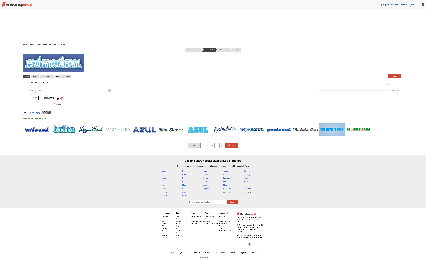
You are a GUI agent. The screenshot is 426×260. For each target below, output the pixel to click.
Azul (184, 174)
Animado (165, 174)
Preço (404, 4)
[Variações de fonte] (61, 100)
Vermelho (247, 189)
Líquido (185, 185)
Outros (184, 196)
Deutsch (207, 253)
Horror (246, 182)
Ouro (205, 182)
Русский (244, 253)
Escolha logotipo (194, 50)
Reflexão (165, 192)
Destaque (165, 171)
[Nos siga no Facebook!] (249, 244)
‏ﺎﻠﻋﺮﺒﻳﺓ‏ (181, 253)
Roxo (184, 189)
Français (197, 253)
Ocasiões (208, 221)
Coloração (248, 174)
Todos (225, 171)
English (172, 253)
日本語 (223, 253)
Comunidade (209, 216)
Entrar (414, 4)
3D (245, 171)
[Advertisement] (213, 25)
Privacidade (223, 223)
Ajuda (207, 219)
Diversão (165, 182)
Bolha (178, 235)
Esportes (247, 192)
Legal (164, 178)
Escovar (179, 233)
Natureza (247, 185)
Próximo (394, 76)
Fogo (246, 178)
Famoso (226, 178)
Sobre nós (222, 216)
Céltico (178, 237)
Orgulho (206, 189)
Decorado (186, 178)
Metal (205, 185)
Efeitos (205, 178)
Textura (165, 196)
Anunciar (222, 226)
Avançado (57, 104)
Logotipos (383, 4)
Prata (205, 192)
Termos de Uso (224, 221)
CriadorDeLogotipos (197, 221)
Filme (225, 185)
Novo (205, 171)
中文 (188, 253)
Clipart (207, 226)
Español (254, 253)
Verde (225, 182)
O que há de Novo (211, 223)
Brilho (184, 182)
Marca (205, 174)
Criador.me (194, 219)
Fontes (394, 4)
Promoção (227, 189)
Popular (185, 171)
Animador (193, 223)
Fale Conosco (224, 230)
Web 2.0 (226, 192)
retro (184, 192)
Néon (164, 189)
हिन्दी (215, 253)
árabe (178, 230)
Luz (163, 185)
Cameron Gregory (33, 113)
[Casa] (17, 4)
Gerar (232, 202)
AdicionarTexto (195, 216)
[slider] (109, 90)
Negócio (226, 174)
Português (233, 253)
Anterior (195, 145)
